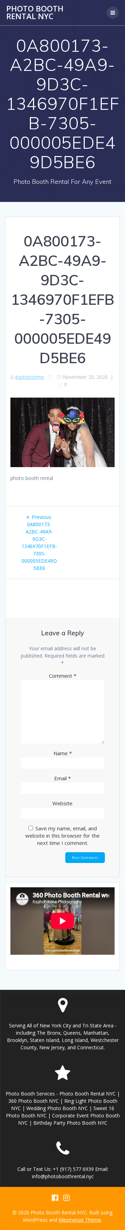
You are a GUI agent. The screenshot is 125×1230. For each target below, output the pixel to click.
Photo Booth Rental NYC (35, 13)
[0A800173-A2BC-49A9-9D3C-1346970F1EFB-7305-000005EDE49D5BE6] (62, 465)
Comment (62, 675)
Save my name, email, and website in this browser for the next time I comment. (62, 835)
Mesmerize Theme (80, 1219)
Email (62, 778)
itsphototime (29, 377)
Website (62, 803)
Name (62, 753)
